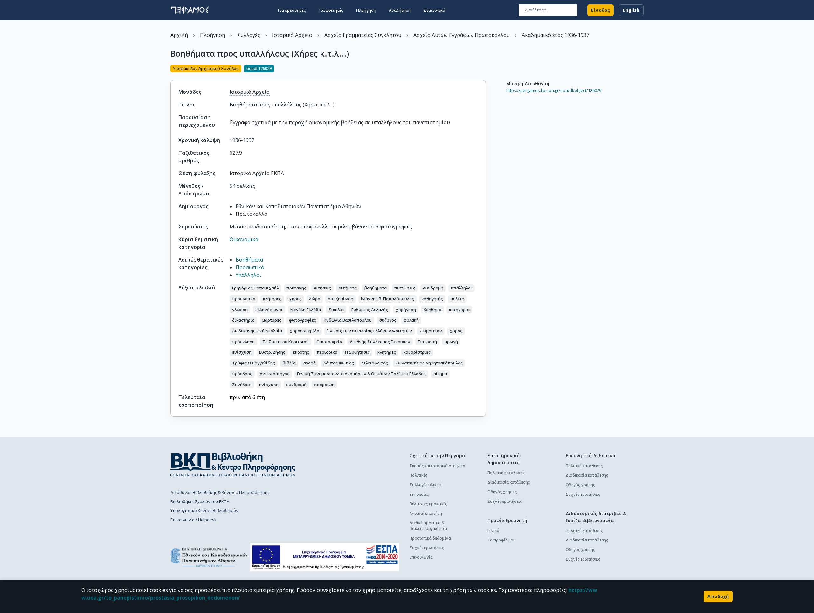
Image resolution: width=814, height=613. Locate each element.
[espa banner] (324, 557)
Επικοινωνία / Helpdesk (193, 519)
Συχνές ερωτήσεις (427, 547)
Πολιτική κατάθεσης (505, 472)
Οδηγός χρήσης (502, 491)
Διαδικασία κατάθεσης (508, 482)
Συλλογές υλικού (425, 484)
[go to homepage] (189, 10)
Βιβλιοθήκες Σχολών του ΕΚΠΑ (199, 501)
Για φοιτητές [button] (331, 10)
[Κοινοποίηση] (483, 69)
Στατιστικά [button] (434, 10)
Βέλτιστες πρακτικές (428, 504)
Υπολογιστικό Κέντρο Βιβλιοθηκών (204, 510)
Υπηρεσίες (419, 494)
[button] (255, 288)
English (631, 10)
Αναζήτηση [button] (400, 10)
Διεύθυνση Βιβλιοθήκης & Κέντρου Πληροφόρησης (219, 492)
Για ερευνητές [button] (292, 10)
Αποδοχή (718, 596)
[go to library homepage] (232, 464)
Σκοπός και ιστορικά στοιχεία (437, 465)
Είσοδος (600, 10)
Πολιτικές (418, 475)
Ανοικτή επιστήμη (426, 513)
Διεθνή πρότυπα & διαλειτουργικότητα (428, 525)
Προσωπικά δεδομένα (430, 538)
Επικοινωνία (421, 557)
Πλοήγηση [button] (366, 10)
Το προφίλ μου (501, 540)
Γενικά (493, 530)
